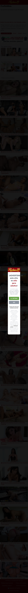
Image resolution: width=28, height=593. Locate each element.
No (14, 302)
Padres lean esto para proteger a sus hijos (14, 307)
